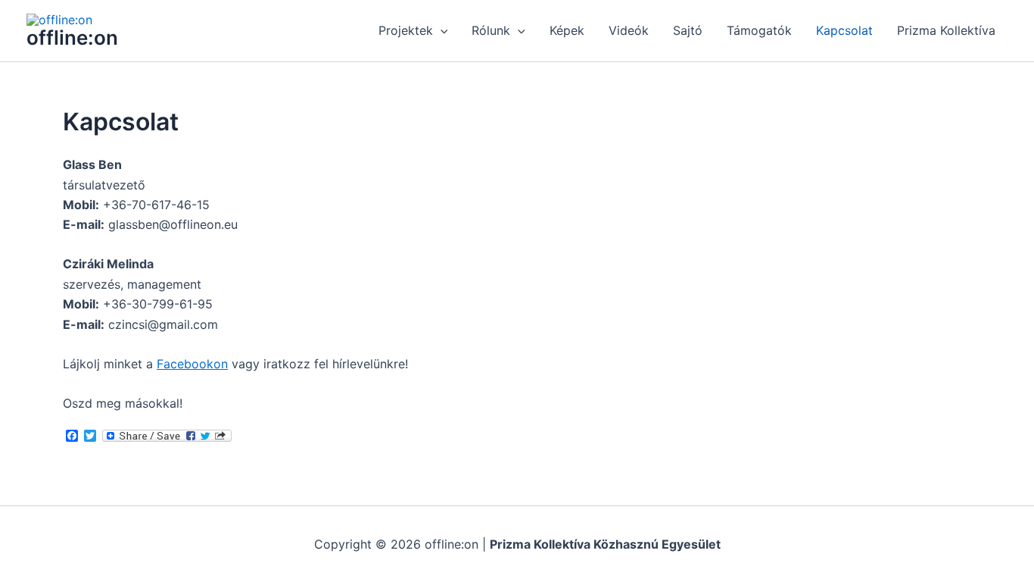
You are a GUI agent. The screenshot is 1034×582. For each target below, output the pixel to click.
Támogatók (759, 30)
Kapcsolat (844, 30)
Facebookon (192, 363)
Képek (567, 30)
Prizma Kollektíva (946, 30)
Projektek (405, 30)
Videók (629, 30)
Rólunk (491, 30)
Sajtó (687, 30)
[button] (440, 30)
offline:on (72, 37)
